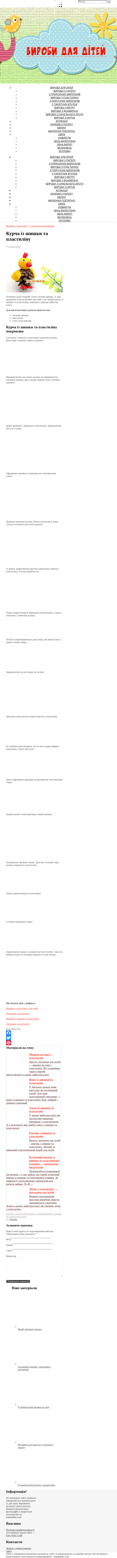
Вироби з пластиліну (65, 97)
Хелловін (65, 151)
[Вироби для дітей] (38, 40)
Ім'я (8, 1239)
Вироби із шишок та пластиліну (22, 1018)
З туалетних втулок (64, 104)
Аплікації (61, 121)
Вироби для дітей (61, 87)
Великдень (64, 148)
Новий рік (64, 138)
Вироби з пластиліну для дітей (22, 1008)
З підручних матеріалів (65, 101)
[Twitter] (34, 1037)
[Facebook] (34, 1033)
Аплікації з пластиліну (18, 1024)
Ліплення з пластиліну (18, 1013)
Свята (61, 134)
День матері (64, 144)
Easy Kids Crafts (14, 1535)
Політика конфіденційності (20, 1530)
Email (9, 1245)
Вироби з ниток (64, 117)
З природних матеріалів (64, 94)
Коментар (11, 1256)
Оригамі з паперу (61, 124)
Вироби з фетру (64, 107)
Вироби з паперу (64, 91)
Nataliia (13, 1219)
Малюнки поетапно (61, 131)
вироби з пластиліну (16, 1214)
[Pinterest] (34, 1042)
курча (23, 1216)
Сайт (8, 1250)
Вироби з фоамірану (64, 111)
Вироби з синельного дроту (64, 114)
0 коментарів (14, 246)
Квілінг (61, 127)
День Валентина (64, 141)
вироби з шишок (36, 1214)
